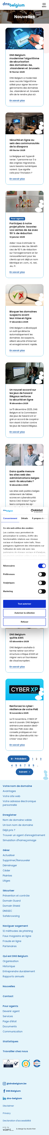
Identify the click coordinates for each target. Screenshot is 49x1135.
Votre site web (11, 796)
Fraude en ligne (12, 941)
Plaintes (7, 875)
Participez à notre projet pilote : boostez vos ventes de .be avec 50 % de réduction (24, 228)
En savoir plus (17, 100)
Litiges (6, 880)
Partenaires (10, 946)
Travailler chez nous (15, 1051)
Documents (10, 1026)
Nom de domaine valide (17, 820)
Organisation (11, 961)
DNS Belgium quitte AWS (17, 636)
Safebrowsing (11, 916)
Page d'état (10, 1021)
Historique (9, 966)
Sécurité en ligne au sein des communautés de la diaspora (24, 143)
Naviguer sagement (15, 926)
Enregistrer (9, 815)
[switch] (42, 574)
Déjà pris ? (9, 830)
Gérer (6, 850)
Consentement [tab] (10, 518)
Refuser (24, 622)
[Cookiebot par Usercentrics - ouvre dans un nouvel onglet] (34, 511)
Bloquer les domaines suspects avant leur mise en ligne (23, 315)
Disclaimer (8, 1105)
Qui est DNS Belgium (15, 956)
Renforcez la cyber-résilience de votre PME (24, 707)
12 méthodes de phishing (18, 931)
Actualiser (9, 855)
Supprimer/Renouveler (16, 860)
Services (8, 1016)
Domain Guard (12, 900)
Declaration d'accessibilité (17, 1120)
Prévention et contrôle (16, 895)
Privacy (7, 1113)
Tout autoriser (24, 604)
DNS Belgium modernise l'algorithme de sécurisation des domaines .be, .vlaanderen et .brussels (24, 61)
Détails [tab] (24, 518)
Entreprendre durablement (19, 971)
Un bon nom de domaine (18, 825)
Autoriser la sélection (24, 613)
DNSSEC (7, 911)
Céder (6, 870)
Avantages (9, 791)
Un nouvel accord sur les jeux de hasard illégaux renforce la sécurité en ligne (23, 394)
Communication (12, 1031)
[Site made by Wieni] (9, 1128)
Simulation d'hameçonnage (19, 840)
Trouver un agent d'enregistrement (24, 835)
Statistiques (10, 1041)
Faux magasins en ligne (17, 936)
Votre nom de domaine (17, 786)
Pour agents (10, 1006)
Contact (8, 996)
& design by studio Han (26, 1129)
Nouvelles (9, 986)
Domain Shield (11, 905)
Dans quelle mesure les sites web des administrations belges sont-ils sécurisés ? (24, 476)
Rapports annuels (13, 976)
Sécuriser (8, 890)
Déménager (10, 865)
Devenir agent (11, 1011)
